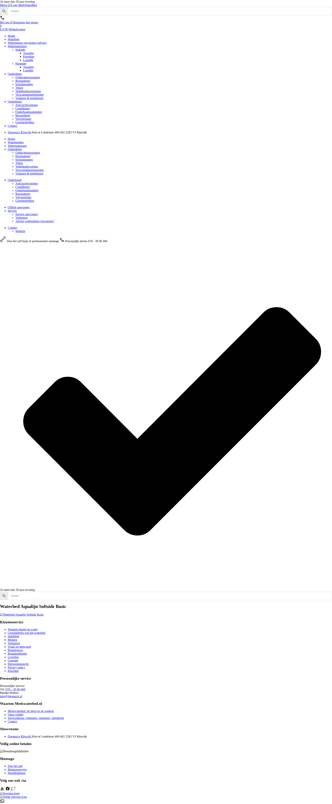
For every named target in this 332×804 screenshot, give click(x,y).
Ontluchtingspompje (27, 77)
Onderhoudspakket (26, 190)
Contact (12, 125)
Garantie (13, 660)
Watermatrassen (17, 46)
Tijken (19, 87)
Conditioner (22, 108)
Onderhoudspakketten (28, 112)
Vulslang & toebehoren (29, 98)
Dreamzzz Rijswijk (20, 132)
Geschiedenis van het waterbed (26, 632)
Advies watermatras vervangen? (34, 221)
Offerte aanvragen (19, 207)
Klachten (13, 671)
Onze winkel (15, 714)
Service (12, 210)
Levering (13, 657)
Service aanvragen (26, 214)
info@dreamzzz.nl (11, 696)
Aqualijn (28, 53)
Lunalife (28, 60)
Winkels (20, 231)
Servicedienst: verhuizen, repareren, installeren (36, 718)
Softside (20, 49)
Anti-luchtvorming (26, 105)
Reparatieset (22, 80)
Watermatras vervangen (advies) (27, 42)
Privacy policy (16, 667)
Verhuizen (21, 217)
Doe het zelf (15, 766)
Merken (12, 639)
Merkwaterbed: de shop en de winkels (31, 711)
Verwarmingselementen (29, 94)
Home (11, 35)
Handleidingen (17, 773)
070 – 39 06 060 (15, 689)
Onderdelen (15, 74)
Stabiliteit (13, 636)
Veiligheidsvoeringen (28, 91)
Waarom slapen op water (23, 629)
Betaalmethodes (17, 653)
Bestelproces (15, 650)
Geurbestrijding (24, 122)
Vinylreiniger (23, 119)
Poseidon (28, 56)
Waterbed (13, 39)
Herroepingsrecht (18, 664)
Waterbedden (16, 142)
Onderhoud (15, 101)
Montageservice (17, 769)
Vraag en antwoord (19, 646)
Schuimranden (24, 84)
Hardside (20, 63)
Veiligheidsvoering (26, 166)
